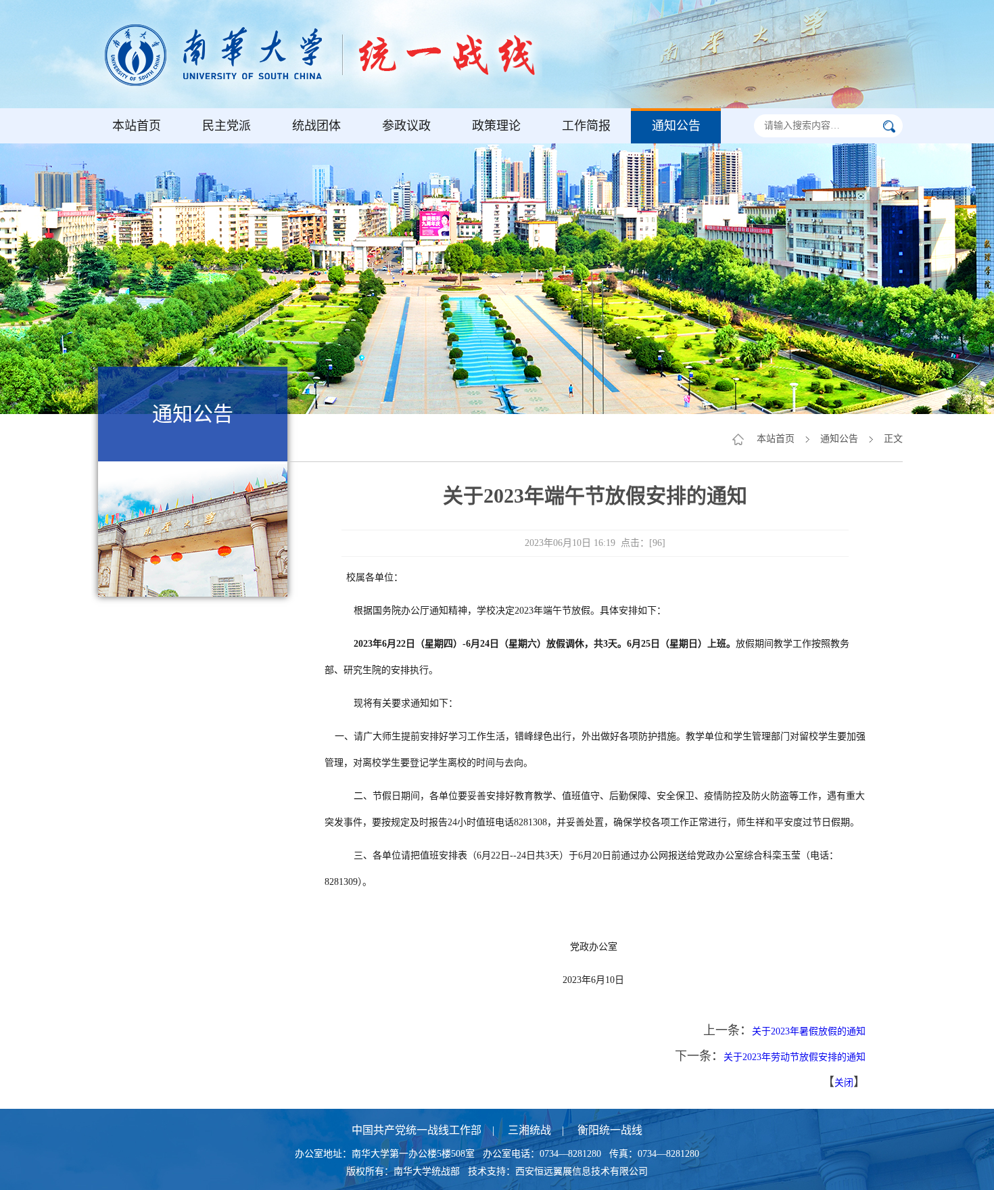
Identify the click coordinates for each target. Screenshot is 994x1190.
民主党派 (226, 126)
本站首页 (136, 126)
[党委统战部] (334, 54)
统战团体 (316, 126)
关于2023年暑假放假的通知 (809, 1031)
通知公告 (676, 126)
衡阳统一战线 (609, 1130)
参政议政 (406, 126)
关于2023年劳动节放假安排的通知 (795, 1057)
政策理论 (496, 126)
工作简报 (586, 126)
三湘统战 (529, 1130)
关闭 (843, 1083)
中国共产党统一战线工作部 (416, 1130)
